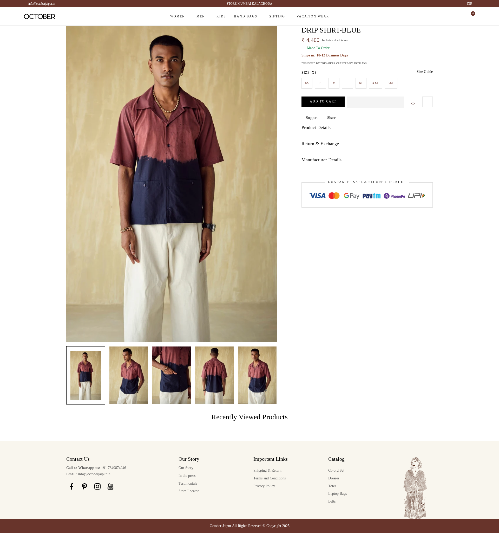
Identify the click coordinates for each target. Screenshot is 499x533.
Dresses (333, 478)
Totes (332, 486)
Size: (309, 72)
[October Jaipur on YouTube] (110, 486)
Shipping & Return (267, 470)
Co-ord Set (336, 470)
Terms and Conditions (269, 478)
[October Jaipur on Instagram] (97, 486)
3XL (391, 83)
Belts (332, 501)
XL (361, 83)
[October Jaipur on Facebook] (71, 486)
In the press (187, 476)
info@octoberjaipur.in (41, 3)
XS (307, 83)
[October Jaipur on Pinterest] (84, 486)
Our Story (186, 468)
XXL (375, 83)
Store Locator (189, 491)
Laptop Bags (337, 494)
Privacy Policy (264, 486)
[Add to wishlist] (411, 104)
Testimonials (188, 483)
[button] (375, 102)
